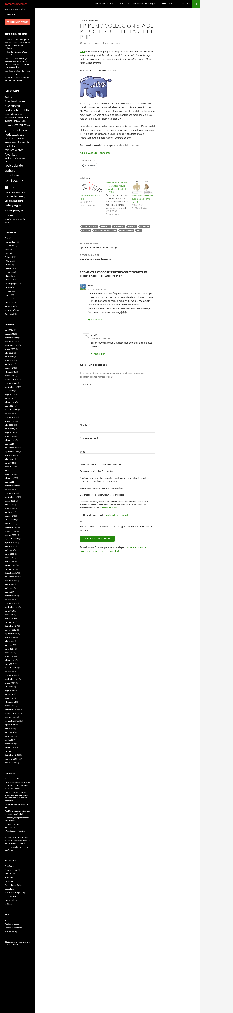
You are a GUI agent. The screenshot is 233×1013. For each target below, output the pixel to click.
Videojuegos (11, 283)
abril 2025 (9, 364)
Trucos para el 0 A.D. (13, 779)
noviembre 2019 (12, 577)
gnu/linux (19, 130)
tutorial (26, 192)
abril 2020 (9, 558)
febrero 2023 (10, 440)
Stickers (11, 245)
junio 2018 (9, 611)
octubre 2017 (10, 630)
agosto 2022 (10, 455)
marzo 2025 (10, 368)
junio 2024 (9, 391)
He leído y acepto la (106, 514)
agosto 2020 (10, 542)
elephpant (119, 226)
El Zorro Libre (10, 896)
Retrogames (10, 306)
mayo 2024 (9, 394)
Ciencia (8, 253)
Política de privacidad (116, 514)
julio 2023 (9, 425)
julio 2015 (9, 728)
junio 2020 (9, 550)
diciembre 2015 (11, 709)
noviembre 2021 (12, 489)
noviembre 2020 (12, 531)
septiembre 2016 (12, 679)
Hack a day (9, 881)
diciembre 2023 (11, 410)
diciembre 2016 (11, 668)
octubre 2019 (10, 580)
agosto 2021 (10, 501)
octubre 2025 (10, 341)
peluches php (126, 230)
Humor (8, 295)
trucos (20, 192)
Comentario (87, 384)
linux (20, 142)
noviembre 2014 (12, 759)
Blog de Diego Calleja (13, 885)
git (29, 125)
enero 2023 (9, 444)
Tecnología (9, 310)
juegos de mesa (11, 142)
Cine (8, 264)
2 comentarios (112, 43)
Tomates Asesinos (16, 4)
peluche (86, 230)
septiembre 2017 (12, 633)
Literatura (10, 276)
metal (26, 142)
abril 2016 (9, 694)
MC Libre (8, 904)
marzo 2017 (10, 656)
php (139, 230)
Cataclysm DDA (19, 110)
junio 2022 (9, 463)
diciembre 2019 (11, 573)
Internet (93, 20)
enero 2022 (9, 482)
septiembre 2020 (12, 539)
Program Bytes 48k (12, 870)
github (9, 130)
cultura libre (11, 120)
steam (15, 192)
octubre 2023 (10, 417)
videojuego (18, 196)
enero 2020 (9, 569)
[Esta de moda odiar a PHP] (91, 187)
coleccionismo (90, 226)
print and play (20, 158)
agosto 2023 (10, 421)
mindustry (10, 146)
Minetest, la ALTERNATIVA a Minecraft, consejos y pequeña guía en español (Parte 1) (17, 840)
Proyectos (185, 4)
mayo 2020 (9, 554)
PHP (82, 51)
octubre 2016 (10, 675)
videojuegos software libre (15, 219)
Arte (6, 238)
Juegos (9, 272)
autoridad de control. (109, 507)
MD (98, 43)
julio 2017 (9, 641)
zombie (7, 222)
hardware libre (11, 138)
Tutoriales (9, 314)
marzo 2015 (10, 743)
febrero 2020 (10, 565)
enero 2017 (9, 664)
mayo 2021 (9, 508)
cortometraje (21, 117)
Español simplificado (105, 4)
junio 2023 (9, 429)
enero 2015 (9, 751)
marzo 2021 (10, 516)
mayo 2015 (9, 736)
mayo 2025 (9, 360)
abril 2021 (9, 512)
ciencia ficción (12, 114)
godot (9, 134)
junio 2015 (9, 732)
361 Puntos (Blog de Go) (15, 892)
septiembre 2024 (12, 387)
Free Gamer (10, 866)
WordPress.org (11, 931)
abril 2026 (9, 330)
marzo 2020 (10, 561)
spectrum (9, 192)
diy (24, 120)
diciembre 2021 (11, 485)
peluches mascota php (105, 230)
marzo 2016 (10, 698)
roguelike (10, 175)
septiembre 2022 (12, 451)
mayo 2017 (9, 649)
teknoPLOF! (10, 873)
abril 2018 (9, 614)
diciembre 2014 (11, 755)
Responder (96, 319)
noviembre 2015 (12, 713)
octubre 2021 (10, 493)
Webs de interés (169, 4)
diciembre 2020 (11, 527)
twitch (7, 197)
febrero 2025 (10, 372)
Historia (9, 268)
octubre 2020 (10, 535)
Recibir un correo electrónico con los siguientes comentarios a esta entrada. (116, 528)
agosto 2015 (10, 725)
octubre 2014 (10, 762)
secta (18, 175)
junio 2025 (9, 356)
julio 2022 (9, 459)
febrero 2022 (10, 478)
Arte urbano (11, 242)
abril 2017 (9, 652)
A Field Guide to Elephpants (95, 152)
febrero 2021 (10, 520)
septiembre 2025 (12, 345)
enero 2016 (9, 706)
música (8, 158)
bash (7, 110)
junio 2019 (9, 588)
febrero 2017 (10, 660)
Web (82, 451)
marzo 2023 (10, 436)
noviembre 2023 (12, 413)
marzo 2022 (10, 474)
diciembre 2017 (11, 626)
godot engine (18, 135)
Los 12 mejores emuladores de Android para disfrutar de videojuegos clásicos (17, 785)
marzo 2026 (10, 334)
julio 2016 (9, 687)
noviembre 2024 (12, 379)
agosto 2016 (10, 683)
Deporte (8, 287)
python (8, 161)
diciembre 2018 (11, 595)
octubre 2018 (10, 603)
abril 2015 (9, 740)
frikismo (144, 226)
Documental (9, 125)
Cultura (8, 257)
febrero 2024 (10, 402)
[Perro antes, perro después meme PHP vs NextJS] (143, 187)
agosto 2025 (10, 349)
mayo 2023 (9, 432)
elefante (105, 226)
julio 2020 (9, 546)
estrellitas (21, 125)
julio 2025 (9, 353)
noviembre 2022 (12, 447)
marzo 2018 (10, 618)
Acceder (8, 920)
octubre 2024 (10, 383)
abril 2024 (9, 398)
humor (21, 138)
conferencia (9, 118)
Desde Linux (10, 889)
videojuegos (13, 205)
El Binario (9, 877)
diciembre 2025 (11, 337)
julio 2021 (9, 504)
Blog (7, 249)
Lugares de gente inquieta (145, 4)
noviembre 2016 (12, 671)
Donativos (124, 4)
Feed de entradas (12, 924)
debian (20, 121)
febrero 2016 (10, 702)
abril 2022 (9, 470)
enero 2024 (9, 406)
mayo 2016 (9, 690)
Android (9, 96)
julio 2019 (9, 584)
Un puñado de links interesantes (95, 257)
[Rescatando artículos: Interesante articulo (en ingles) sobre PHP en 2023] (119, 198)
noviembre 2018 (12, 599)
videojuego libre (14, 200)
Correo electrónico (91, 438)
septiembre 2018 (12, 607)
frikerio (132, 226)
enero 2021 (9, 523)
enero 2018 (9, 622)
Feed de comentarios (13, 928)
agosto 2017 (10, 637)
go (26, 130)
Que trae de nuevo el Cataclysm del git (98, 245)
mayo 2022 (9, 466)
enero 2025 (9, 375)
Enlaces (84, 20)
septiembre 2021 (12, 497)
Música (9, 280)
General (8, 291)
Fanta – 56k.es (11, 900)
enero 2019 (9, 592)
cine (20, 114)
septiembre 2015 (12, 721)
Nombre (85, 424)
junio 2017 (9, 645)
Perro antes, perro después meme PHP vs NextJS (143, 198)
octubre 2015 (10, 717)
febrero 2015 (10, 747)
